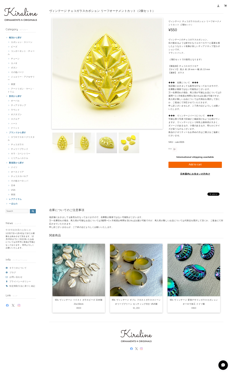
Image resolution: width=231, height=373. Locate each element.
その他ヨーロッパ (19, 181)
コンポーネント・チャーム (21, 52)
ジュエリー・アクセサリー (21, 78)
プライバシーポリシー (20, 281)
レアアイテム (15, 199)
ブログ (12, 272)
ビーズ (14, 47)
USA (13, 190)
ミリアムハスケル (19, 158)
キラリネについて (18, 268)
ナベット (15, 128)
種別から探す (15, 37)
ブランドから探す (17, 132)
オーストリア (17, 172)
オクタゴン (16, 114)
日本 (13, 185)
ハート (14, 123)
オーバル (15, 101)
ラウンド (15, 110)
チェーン (15, 58)
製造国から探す (16, 163)
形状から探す (15, 96)
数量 (170, 149)
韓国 (13, 194)
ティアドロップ (18, 105)
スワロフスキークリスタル (21, 138)
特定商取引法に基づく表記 (22, 286)
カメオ (14, 63)
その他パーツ (17, 72)
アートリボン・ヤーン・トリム (21, 90)
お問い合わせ (15, 277)
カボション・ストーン (21, 42)
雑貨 (13, 84)
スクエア (15, 119)
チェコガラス (17, 144)
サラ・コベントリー (20, 153)
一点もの (13, 203)
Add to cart (195, 164)
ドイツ (14, 167)
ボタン (14, 67)
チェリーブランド (19, 149)
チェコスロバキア (19, 176)
